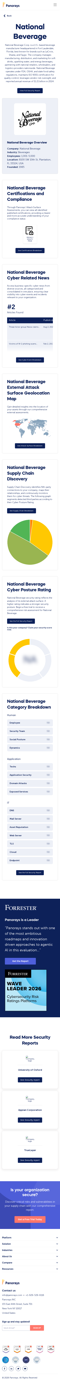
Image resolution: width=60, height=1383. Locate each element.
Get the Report (20, 961)
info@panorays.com (12, 1295)
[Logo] (11, 4)
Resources (7, 1269)
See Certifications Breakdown (30, 250)
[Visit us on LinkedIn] (11, 1368)
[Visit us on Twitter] (18, 1368)
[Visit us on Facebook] (4, 1368)
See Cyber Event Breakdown (30, 360)
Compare (7, 1263)
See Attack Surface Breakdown (29, 446)
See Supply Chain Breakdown (21, 511)
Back (9, 16)
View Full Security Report (30, 90)
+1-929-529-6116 (35, 1295)
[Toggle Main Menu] (55, 5)
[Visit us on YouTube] (25, 1368)
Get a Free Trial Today (30, 1219)
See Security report (30, 1080)
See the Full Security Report (21, 621)
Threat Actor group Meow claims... (24, 327)
